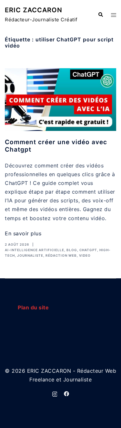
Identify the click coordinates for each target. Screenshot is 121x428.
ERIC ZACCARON (33, 10)
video (85, 255)
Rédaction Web (61, 255)
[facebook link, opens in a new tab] (66, 393)
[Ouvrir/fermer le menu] (113, 15)
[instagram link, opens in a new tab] (54, 393)
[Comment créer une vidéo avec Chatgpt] (60, 99)
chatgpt (88, 250)
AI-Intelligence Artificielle (34, 250)
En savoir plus (23, 233)
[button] (100, 14)
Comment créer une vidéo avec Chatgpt (56, 145)
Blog (71, 250)
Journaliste (30, 255)
